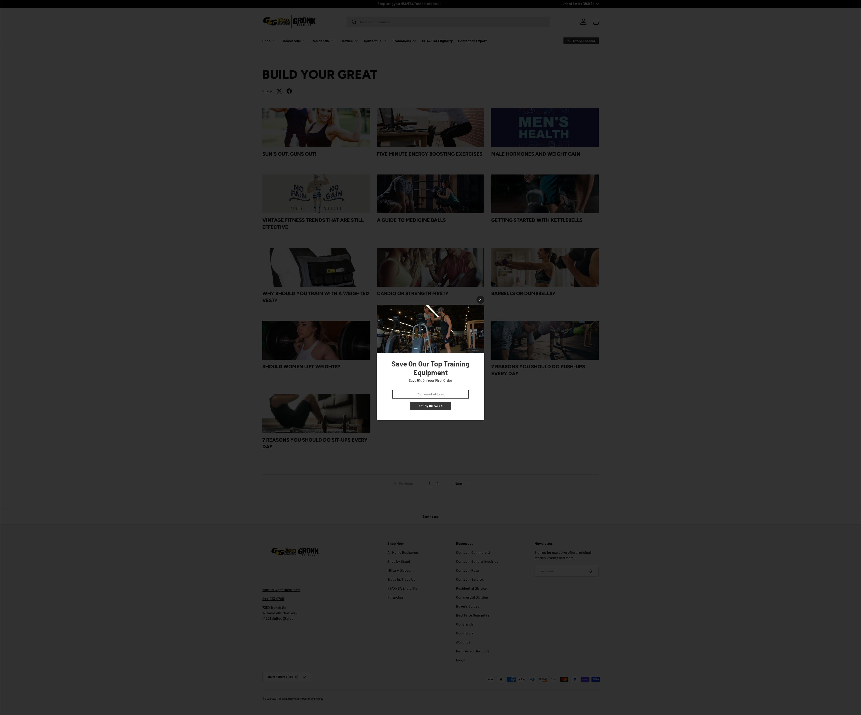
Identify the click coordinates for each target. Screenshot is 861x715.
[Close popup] (480, 300)
